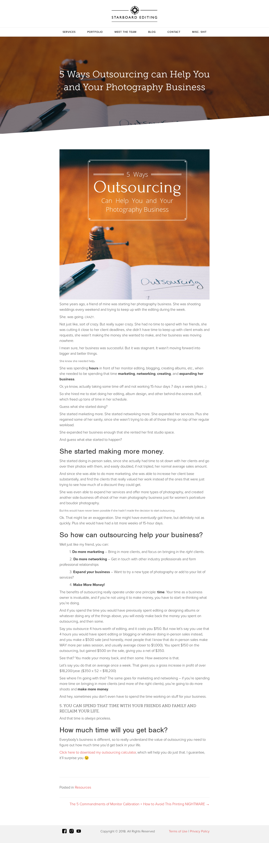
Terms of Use (178, 831)
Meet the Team (126, 32)
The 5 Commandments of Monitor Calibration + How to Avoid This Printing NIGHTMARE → (140, 804)
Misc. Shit (199, 32)
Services (69, 32)
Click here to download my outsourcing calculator (97, 752)
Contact (173, 32)
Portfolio (95, 32)
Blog (152, 32)
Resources (83, 787)
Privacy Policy (200, 831)
